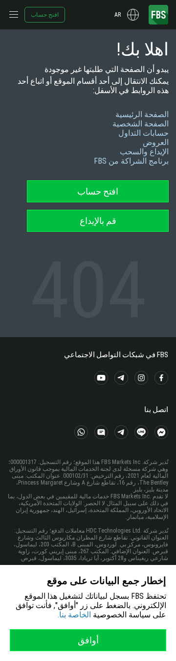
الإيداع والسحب (144, 151)
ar (117, 14)
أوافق (88, 640)
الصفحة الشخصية (140, 123)
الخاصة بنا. (74, 614)
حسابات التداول (143, 133)
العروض (156, 142)
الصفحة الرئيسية (142, 114)
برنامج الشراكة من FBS (131, 161)
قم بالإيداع (98, 221)
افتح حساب (45, 14)
